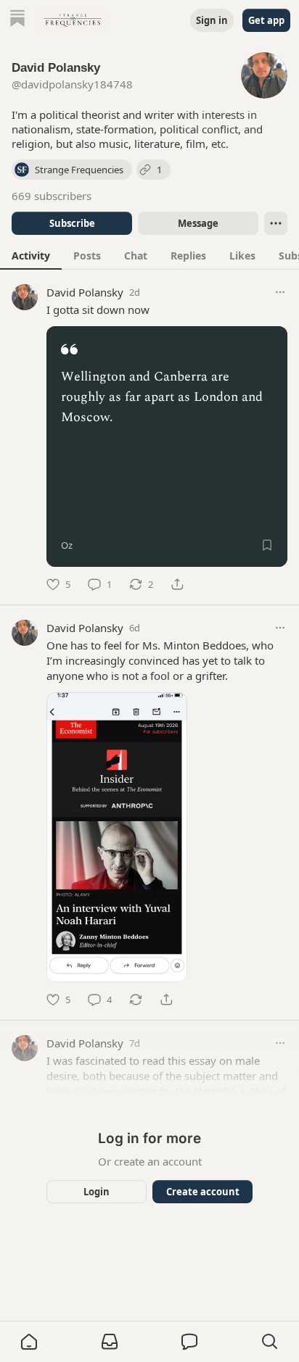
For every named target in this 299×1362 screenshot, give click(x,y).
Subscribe (72, 223)
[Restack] (135, 999)
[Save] (267, 545)
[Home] (17, 19)
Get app (266, 20)
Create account (202, 1191)
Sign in (212, 20)
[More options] (280, 292)
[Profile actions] (275, 223)
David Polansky (84, 292)
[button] (29, 1341)
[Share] (177, 584)
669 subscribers (51, 195)
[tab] (31, 255)
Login (96, 1191)
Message (198, 223)
